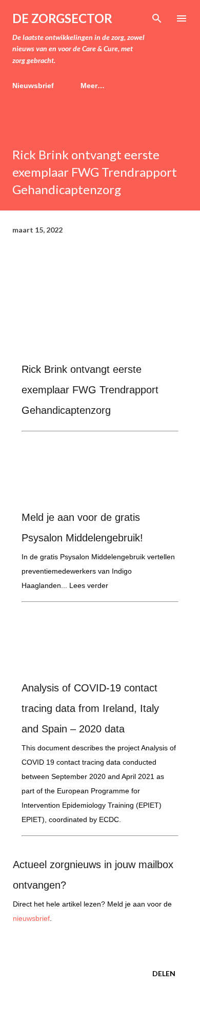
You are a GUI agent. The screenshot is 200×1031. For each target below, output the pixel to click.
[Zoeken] (157, 18)
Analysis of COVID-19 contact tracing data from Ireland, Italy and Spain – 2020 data (90, 708)
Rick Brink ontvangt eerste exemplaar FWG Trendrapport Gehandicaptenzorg (90, 390)
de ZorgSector (62, 18)
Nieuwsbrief (33, 85)
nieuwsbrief (31, 918)
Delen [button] (163, 973)
